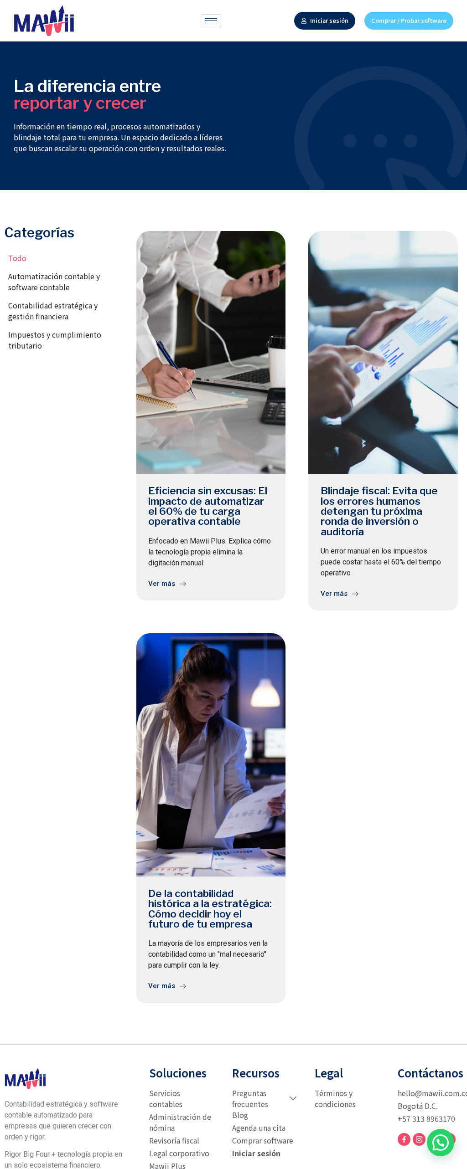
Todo (17, 257)
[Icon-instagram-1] (419, 1139)
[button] (440, 1142)
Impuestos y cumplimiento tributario (54, 340)
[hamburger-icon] (211, 20)
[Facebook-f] (404, 1139)
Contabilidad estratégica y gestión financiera (53, 311)
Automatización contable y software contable (54, 281)
